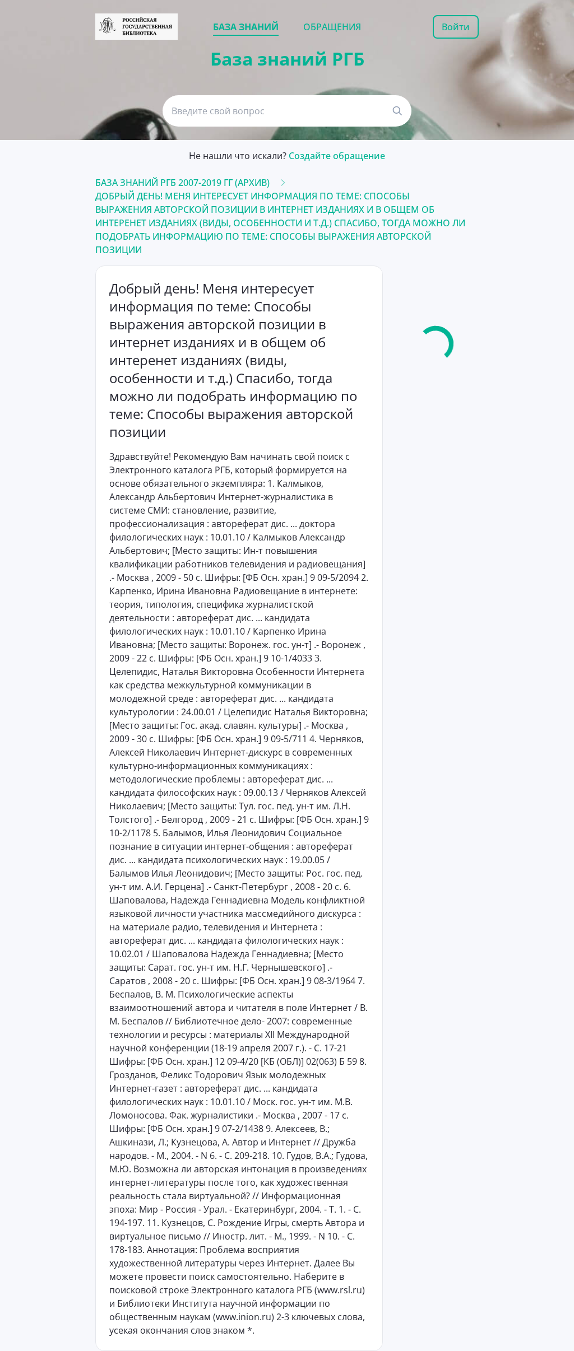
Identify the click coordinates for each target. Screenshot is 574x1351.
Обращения (332, 27)
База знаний (246, 27)
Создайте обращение (337, 156)
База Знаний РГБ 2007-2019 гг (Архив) (182, 182)
